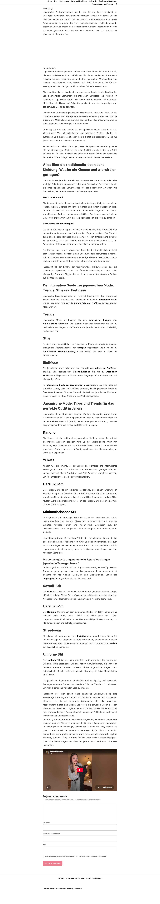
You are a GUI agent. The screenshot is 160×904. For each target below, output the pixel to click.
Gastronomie (64, 1)
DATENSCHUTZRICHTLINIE (75, 878)
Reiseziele (92, 1)
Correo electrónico (51, 833)
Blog (55, 1)
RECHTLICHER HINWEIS (94, 878)
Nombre (46, 823)
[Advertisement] (80, 51)
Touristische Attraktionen (108, 1)
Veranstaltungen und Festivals (102, 4)
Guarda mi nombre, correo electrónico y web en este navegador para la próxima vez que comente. (76, 856)
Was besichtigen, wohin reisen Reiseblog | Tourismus (63, 888)
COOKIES (61, 878)
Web (44, 844)
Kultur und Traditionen (79, 1)
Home (50, 1)
